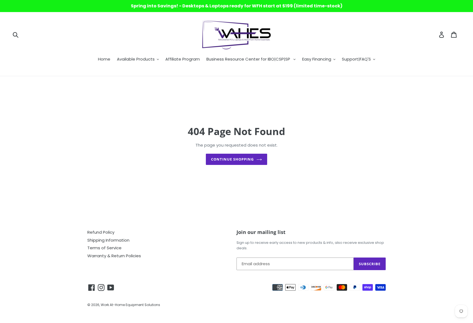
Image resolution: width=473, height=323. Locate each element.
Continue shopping (232, 159)
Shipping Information (108, 240)
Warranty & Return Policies (114, 256)
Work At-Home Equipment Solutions (130, 304)
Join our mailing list (260, 232)
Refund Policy (100, 232)
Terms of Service (104, 248)
